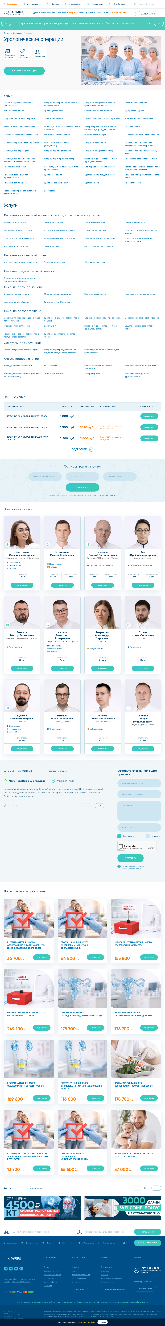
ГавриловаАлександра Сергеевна (102, 635)
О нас (46, 1267)
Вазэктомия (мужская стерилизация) (20, 350)
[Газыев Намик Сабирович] (143, 612)
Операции (105, 1271)
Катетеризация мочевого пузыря (19, 127)
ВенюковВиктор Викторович (22, 634)
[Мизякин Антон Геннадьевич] (62, 696)
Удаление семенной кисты (56, 183)
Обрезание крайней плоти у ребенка (21, 143)
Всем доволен (129, 836)
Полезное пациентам (81, 1275)
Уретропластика (133, 183)
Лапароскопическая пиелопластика (21, 135)
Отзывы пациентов (51, 1271)
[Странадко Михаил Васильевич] (62, 532)
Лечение (104, 1275)
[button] (6, 23)
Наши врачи (49, 1278)
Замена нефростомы (54, 119)
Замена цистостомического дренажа (102, 119)
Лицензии (48, 1286)
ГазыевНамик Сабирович (143, 634)
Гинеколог (11, 638)
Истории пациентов (52, 1275)
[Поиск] (136, 4)
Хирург (134, 725)
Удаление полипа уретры (16, 183)
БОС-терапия (50, 365)
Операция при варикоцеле (16, 151)
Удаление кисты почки (54, 175)
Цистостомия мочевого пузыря (98, 246)
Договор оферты (50, 1282)
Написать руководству (115, 1290)
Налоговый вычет (79, 1278)
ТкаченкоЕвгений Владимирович (103, 553)
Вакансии (80, 1290)
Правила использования (86, 1322)
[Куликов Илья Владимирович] (22, 696)
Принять (103, 1322)
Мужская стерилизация (95, 135)
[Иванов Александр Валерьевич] (62, 612)
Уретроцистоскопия (53, 111)
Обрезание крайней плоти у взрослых (143, 135)
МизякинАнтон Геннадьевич (62, 717)
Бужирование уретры (135, 111)
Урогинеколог (11, 558)
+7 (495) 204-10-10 (150, 1268)
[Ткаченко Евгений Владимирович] (103, 532)
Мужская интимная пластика (57, 135)
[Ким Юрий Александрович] (143, 532)
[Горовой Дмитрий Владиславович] (143, 696)
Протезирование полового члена (141, 159)
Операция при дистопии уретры (99, 151)
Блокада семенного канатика (98, 111)
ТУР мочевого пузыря (14, 111)
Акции (74, 1271)
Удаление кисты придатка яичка (99, 175)
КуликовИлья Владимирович (22, 717)
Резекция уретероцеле (136, 103)
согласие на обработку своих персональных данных (94, 495)
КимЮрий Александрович (142, 553)
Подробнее (22, 585)
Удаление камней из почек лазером (21, 262)
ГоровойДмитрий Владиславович (142, 718)
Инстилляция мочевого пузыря (139, 119)
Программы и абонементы (111, 1278)
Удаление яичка (91, 183)
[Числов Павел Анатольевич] (103, 696)
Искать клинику (147, 1232)
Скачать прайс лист (21, 1281)
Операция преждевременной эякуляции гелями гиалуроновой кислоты (140, 146)
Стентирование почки (94, 262)
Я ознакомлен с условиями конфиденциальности (133, 867)
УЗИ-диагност (103, 558)
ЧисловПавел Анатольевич (102, 717)
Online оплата (107, 1282)
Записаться (149, 416)
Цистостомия (50, 191)
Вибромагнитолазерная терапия (19, 119)
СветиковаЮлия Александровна (22, 553)
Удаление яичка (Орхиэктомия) (58, 302)
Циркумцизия (50, 326)
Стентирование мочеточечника (99, 167)
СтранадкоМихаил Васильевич (62, 553)
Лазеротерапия (132, 127)
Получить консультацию (24, 71)
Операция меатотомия (95, 143)
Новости (75, 1267)
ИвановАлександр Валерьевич (62, 635)
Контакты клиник (79, 1282)
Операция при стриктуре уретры (60, 159)
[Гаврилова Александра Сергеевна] (103, 612)
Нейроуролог (33, 558)
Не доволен (156, 836)
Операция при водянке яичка (57, 294)
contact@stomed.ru (142, 1282)
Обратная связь (145, 1288)
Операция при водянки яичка (57, 151)
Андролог (91, 558)
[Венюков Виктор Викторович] (22, 612)
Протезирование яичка (15, 167)
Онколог (58, 722)
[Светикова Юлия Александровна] (22, 532)
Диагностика (106, 1267)
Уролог (22, 558)
